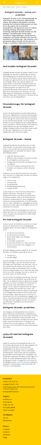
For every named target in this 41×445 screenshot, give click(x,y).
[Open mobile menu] (4, 2)
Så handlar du (7, 402)
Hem (4, 7)
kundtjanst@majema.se (11, 392)
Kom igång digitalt (9, 407)
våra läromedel (27, 364)
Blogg (5, 437)
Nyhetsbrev (7, 435)
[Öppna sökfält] (37, 2)
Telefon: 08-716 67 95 (10, 382)
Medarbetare (7, 420)
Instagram (6, 429)
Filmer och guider (9, 410)
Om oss (5, 418)
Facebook (6, 432)
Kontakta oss (7, 399)
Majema (33, 43)
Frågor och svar (8, 405)
